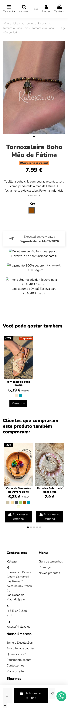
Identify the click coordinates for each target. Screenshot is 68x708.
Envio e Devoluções (20, 643)
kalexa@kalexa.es (18, 627)
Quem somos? (16, 654)
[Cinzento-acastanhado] (7, 502)
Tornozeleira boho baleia (18, 383)
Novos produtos (49, 573)
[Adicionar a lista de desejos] (52, 693)
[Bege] (12, 502)
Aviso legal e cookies (21, 648)
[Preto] (16, 502)
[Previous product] (62, 28)
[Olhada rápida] (30, 456)
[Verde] (20, 502)
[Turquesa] (20, 395)
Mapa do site (15, 671)
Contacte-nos (15, 665)
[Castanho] (24, 502)
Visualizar (18, 403)
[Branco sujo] (16, 395)
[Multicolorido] (18, 506)
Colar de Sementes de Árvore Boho (18, 490)
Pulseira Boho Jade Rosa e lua (49, 490)
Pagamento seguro (19, 660)
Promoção (45, 567)
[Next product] (64, 28)
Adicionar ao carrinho (34, 695)
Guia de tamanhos (51, 561)
